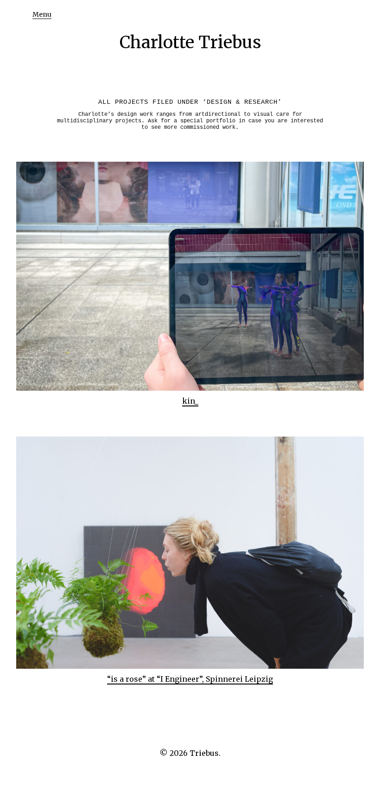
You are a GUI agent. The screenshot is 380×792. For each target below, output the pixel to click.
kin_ (190, 401)
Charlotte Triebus (190, 42)
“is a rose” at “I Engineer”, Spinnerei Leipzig (190, 679)
